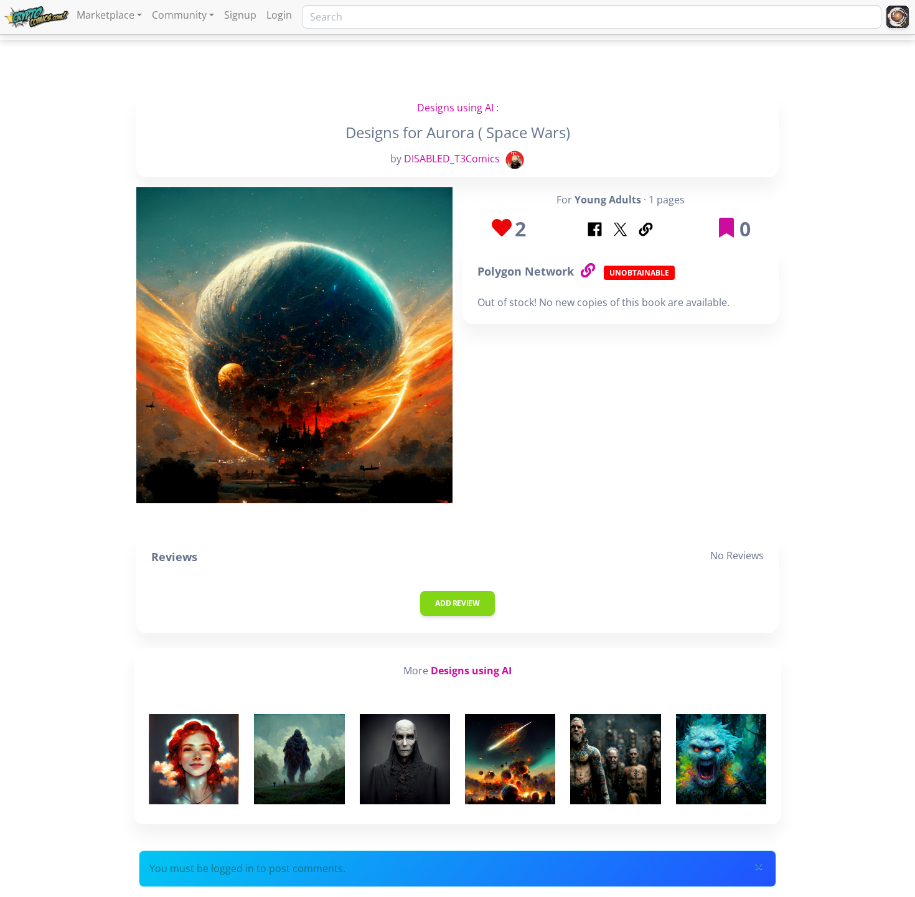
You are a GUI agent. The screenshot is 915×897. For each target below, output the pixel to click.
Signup (240, 15)
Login (279, 15)
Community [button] (179, 15)
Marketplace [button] (105, 15)
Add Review (457, 603)
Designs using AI (455, 107)
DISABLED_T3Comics (452, 158)
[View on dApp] (588, 271)
